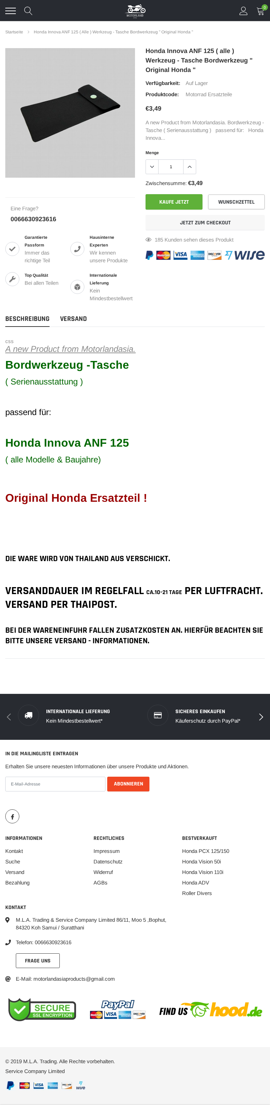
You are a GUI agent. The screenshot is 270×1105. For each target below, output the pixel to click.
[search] (28, 11)
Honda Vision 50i (201, 861)
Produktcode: (162, 94)
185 (159, 240)
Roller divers (197, 893)
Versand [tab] (73, 319)
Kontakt (14, 851)
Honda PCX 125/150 (205, 851)
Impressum (107, 851)
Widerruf (103, 872)
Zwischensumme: (166, 183)
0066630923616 (33, 219)
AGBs (101, 883)
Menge (152, 152)
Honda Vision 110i (202, 872)
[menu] (10, 11)
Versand (14, 872)
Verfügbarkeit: (163, 83)
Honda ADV (195, 883)
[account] (243, 11)
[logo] (135, 11)
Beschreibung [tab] (27, 319)
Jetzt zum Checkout (205, 222)
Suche (12, 861)
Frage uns (38, 961)
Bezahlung (17, 883)
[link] (12, 816)
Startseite (14, 31)
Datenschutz (108, 861)
